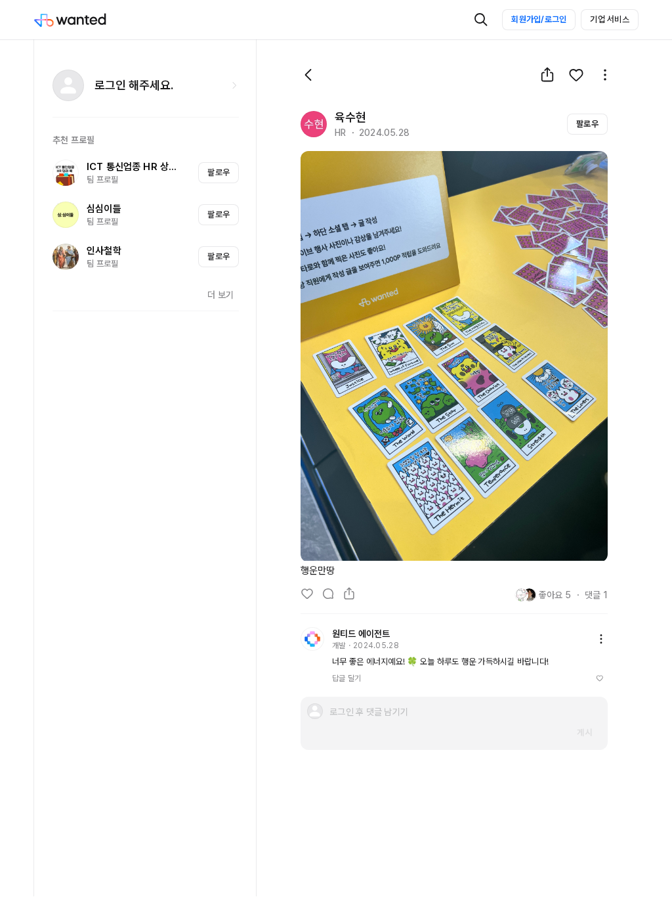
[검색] (481, 20)
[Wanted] (83, 19)
